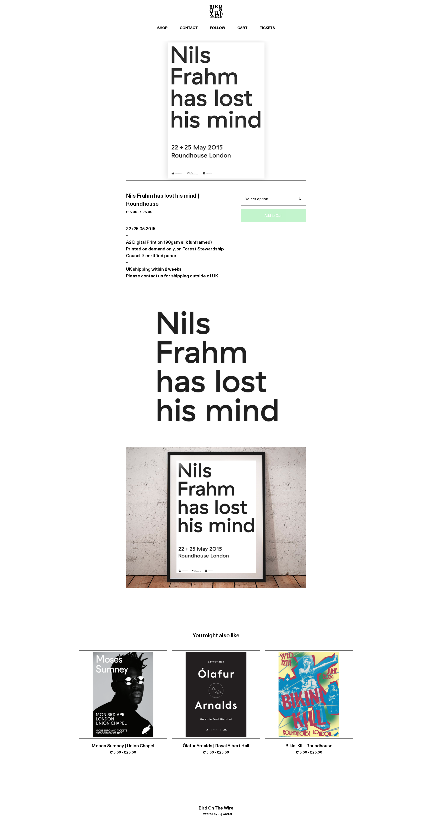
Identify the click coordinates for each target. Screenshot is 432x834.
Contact (189, 28)
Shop (162, 28)
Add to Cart (273, 215)
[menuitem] (162, 28)
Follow (217, 28)
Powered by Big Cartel (216, 814)
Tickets (267, 28)
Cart (243, 27)
